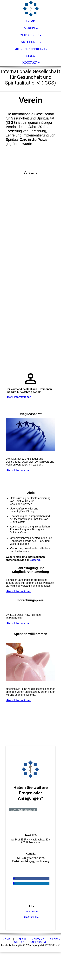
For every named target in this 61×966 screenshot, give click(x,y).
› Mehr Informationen (18, 591)
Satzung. (35, 560)
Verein (29, 28)
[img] (30, 9)
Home (30, 21)
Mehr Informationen (19, 397)
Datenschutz (31, 916)
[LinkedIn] (14, 883)
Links (30, 55)
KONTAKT (38, 939)
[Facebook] (14, 878)
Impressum (31, 911)
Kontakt (29, 62)
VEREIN (21, 939)
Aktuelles (29, 42)
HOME (7, 939)
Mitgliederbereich (29, 49)
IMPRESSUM (38, 942)
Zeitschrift (29, 35)
